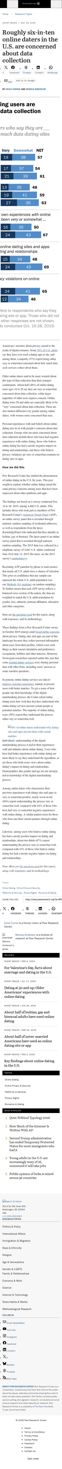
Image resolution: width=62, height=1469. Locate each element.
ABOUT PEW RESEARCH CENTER (18, 1386)
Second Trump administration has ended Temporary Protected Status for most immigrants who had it (31, 1144)
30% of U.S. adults (47, 350)
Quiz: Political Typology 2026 (29, 1118)
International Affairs (13, 1233)
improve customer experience (18, 684)
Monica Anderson (36, 89)
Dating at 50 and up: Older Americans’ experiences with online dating (26, 992)
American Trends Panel (35, 514)
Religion (7, 1255)
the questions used (22, 614)
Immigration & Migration (16, 1240)
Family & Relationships (15, 1273)
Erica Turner (13, 89)
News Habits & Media (14, 1301)
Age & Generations (13, 1262)
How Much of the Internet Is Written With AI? (29, 1128)
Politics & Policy (11, 1226)
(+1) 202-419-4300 (12, 1216)
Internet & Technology (15, 1294)
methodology (19, 558)
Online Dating (8, 888)
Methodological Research (17, 1309)
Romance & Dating (47, 892)
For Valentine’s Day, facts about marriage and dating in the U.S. (28, 969)
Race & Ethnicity (12, 1248)
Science (6, 1287)
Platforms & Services (12, 892)
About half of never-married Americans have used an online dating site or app (28, 1041)
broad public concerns (47, 631)
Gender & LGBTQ (12, 1269)
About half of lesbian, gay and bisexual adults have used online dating (29, 1016)
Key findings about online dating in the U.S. (29, 1063)
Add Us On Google (25, 80)
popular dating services (21, 662)
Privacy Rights (30, 892)
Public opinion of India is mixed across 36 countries (31, 1176)
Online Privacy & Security (28, 888)
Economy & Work (12, 1280)
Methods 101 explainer (19, 584)
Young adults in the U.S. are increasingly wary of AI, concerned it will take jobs (28, 1162)
